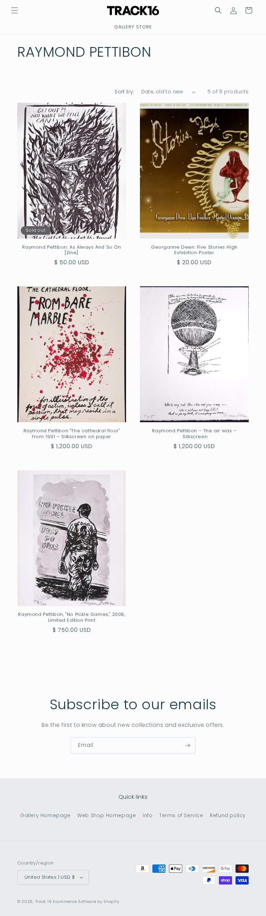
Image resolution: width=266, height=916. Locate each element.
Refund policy (228, 815)
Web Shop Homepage (106, 815)
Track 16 (43, 901)
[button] (14, 10)
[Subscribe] (187, 745)
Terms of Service (181, 815)
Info (147, 815)
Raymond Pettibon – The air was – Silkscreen (194, 434)
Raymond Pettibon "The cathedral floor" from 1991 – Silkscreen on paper (72, 434)
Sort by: (124, 91)
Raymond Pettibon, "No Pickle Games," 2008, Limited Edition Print (71, 617)
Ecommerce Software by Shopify (86, 901)
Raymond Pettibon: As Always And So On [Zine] (71, 250)
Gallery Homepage (45, 815)
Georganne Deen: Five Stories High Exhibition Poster (194, 250)
